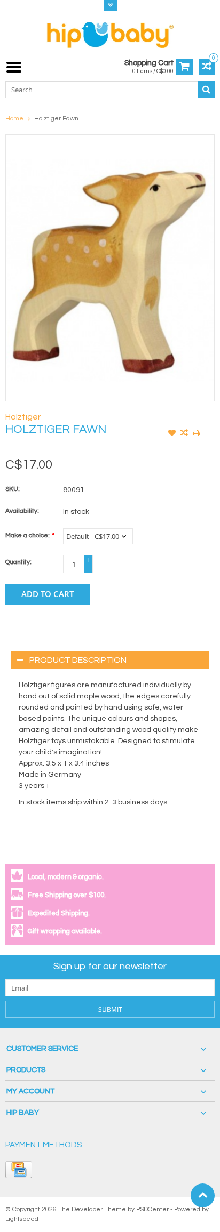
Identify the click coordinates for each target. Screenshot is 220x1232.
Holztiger (23, 417)
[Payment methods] (18, 1169)
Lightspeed (21, 1218)
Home (14, 118)
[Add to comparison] (184, 434)
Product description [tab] (78, 660)
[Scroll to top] (203, 1195)
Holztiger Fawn (56, 118)
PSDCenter (152, 1209)
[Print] (196, 434)
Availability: (22, 511)
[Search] (206, 89)
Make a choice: (29, 535)
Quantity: (18, 562)
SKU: (12, 489)
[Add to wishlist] (172, 434)
